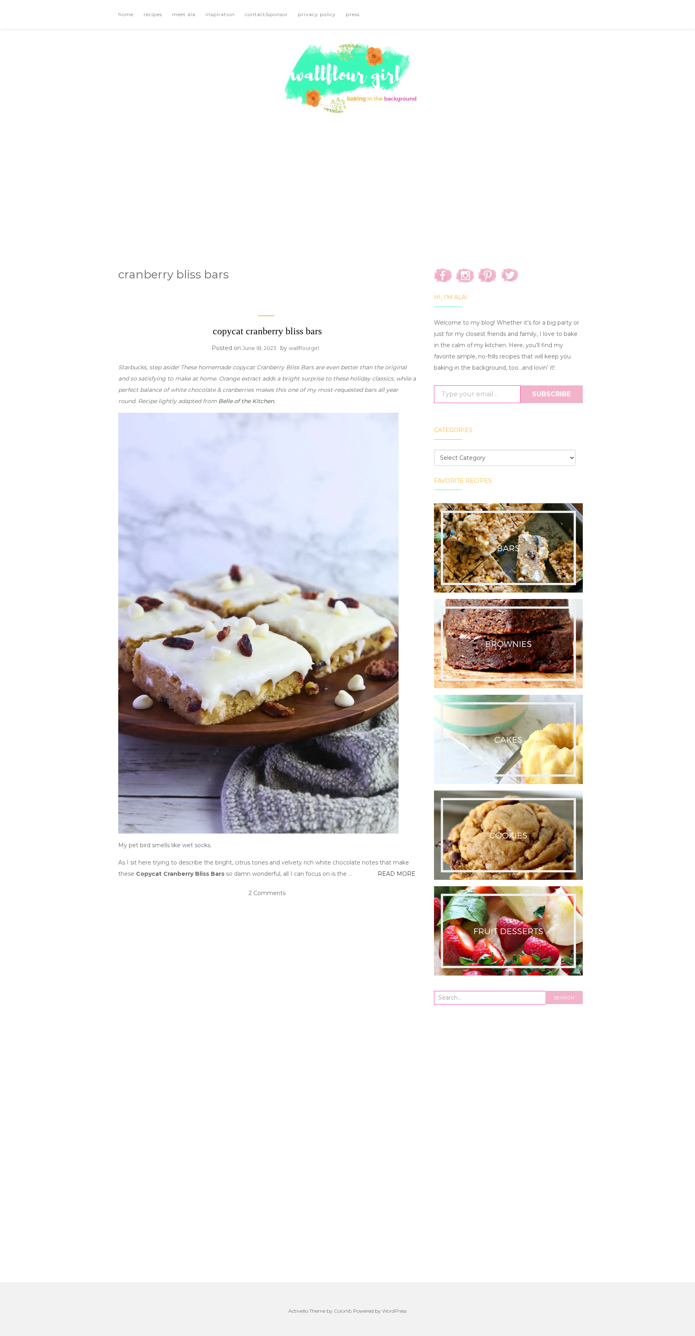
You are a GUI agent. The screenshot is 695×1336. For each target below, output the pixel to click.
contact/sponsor (266, 14)
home (126, 14)
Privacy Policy (317, 14)
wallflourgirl (304, 348)
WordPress (394, 1311)
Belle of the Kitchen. (246, 401)
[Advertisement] (347, 180)
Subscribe (551, 394)
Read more (396, 873)
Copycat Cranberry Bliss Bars (267, 331)
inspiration (220, 14)
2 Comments (267, 893)
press (353, 14)
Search (564, 997)
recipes (153, 14)
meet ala (183, 14)
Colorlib (343, 1311)
